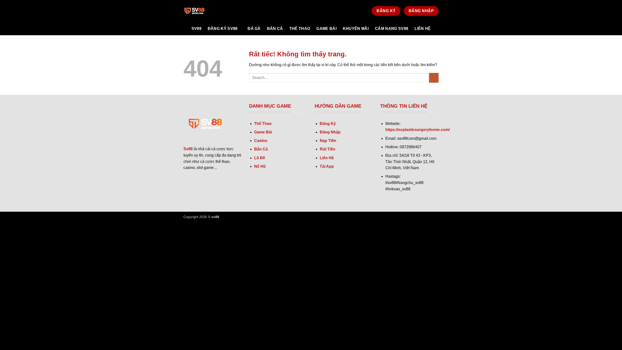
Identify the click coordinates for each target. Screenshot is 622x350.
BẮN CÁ (275, 28)
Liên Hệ (327, 158)
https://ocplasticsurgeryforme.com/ (417, 130)
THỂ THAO (299, 28)
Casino (260, 141)
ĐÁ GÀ (254, 28)
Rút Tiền (327, 149)
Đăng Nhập (330, 132)
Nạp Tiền (328, 141)
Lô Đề (259, 158)
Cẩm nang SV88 (391, 28)
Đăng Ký (328, 124)
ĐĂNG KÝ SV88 (223, 28)
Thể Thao (263, 124)
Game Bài (263, 132)
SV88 (196, 28)
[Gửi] (434, 77)
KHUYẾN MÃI (356, 28)
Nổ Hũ (260, 166)
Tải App (327, 166)
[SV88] (207, 11)
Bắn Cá (261, 149)
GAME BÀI (326, 28)
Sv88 (188, 149)
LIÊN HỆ (423, 28)
